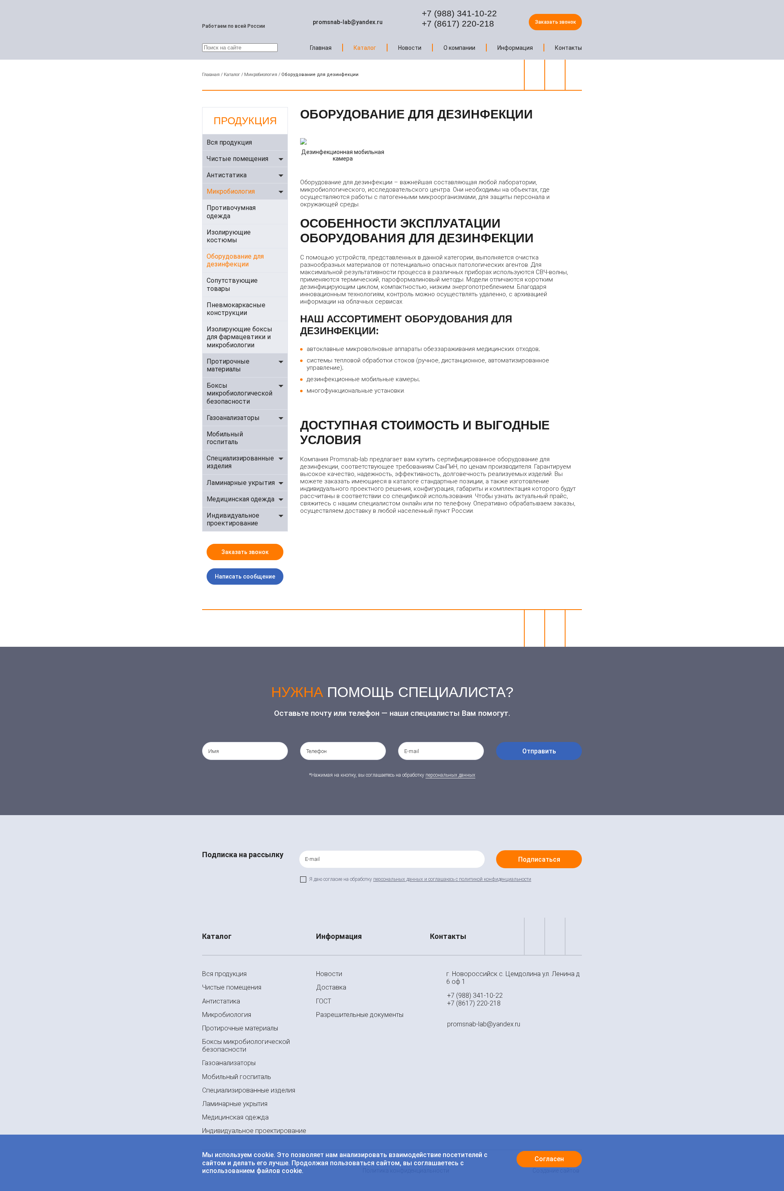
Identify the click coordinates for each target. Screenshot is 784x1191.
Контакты (568, 48)
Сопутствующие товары (232, 284)
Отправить (539, 751)
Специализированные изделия (240, 462)
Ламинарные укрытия (241, 483)
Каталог (365, 48)
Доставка (331, 987)
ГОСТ (323, 1001)
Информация (515, 48)
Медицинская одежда (240, 499)
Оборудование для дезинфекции (235, 260)
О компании (459, 48)
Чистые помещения (237, 159)
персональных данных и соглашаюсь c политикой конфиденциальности (452, 879)
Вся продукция (229, 142)
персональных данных (450, 775)
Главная (321, 48)
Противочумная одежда (231, 211)
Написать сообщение (245, 576)
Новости (409, 48)
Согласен (549, 1159)
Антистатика (227, 175)
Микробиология (260, 74)
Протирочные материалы (228, 365)
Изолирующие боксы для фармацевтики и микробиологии (239, 337)
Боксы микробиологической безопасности (239, 393)
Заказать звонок (555, 22)
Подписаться (539, 859)
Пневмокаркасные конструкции (236, 309)
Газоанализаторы (233, 418)
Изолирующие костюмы (229, 236)
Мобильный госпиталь (225, 438)
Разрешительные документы (359, 1015)
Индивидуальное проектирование (233, 519)
